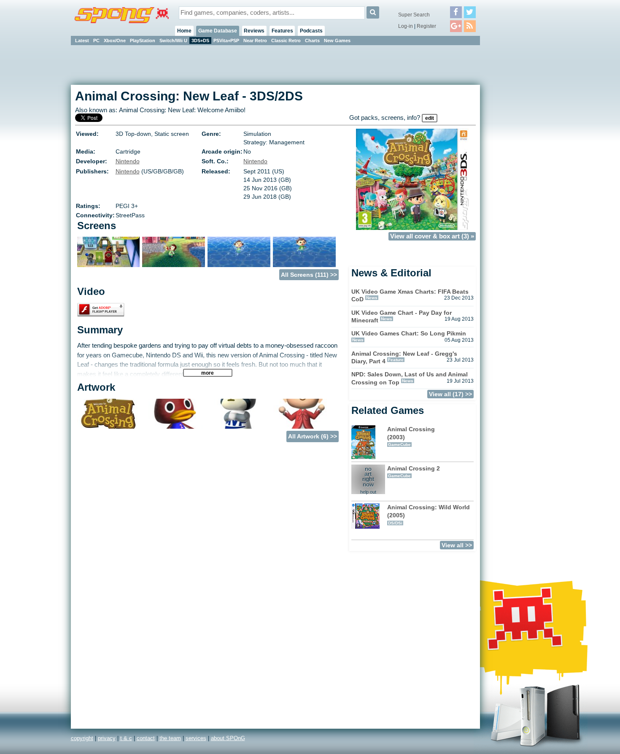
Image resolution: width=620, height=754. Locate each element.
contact (146, 738)
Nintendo (128, 161)
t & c (126, 738)
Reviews (254, 31)
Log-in (405, 26)
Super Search (414, 15)
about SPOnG (228, 738)
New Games (337, 40)
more (207, 373)
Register (426, 26)
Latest (82, 40)
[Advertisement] (518, 173)
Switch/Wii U (173, 40)
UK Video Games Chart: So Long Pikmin (408, 333)
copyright (82, 738)
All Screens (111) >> (309, 274)
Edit (429, 118)
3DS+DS (200, 40)
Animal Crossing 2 (413, 471)
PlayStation (142, 40)
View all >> (457, 545)
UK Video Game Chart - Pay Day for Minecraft (401, 316)
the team (170, 738)
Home (184, 31)
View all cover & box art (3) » (432, 236)
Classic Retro (286, 40)
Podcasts (311, 31)
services (196, 738)
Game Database (217, 31)
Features (282, 31)
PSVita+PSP (226, 40)
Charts (312, 40)
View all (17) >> (450, 394)
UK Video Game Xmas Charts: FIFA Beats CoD (410, 295)
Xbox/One (115, 40)
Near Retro (255, 40)
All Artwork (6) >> (312, 436)
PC (96, 40)
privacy (107, 738)
